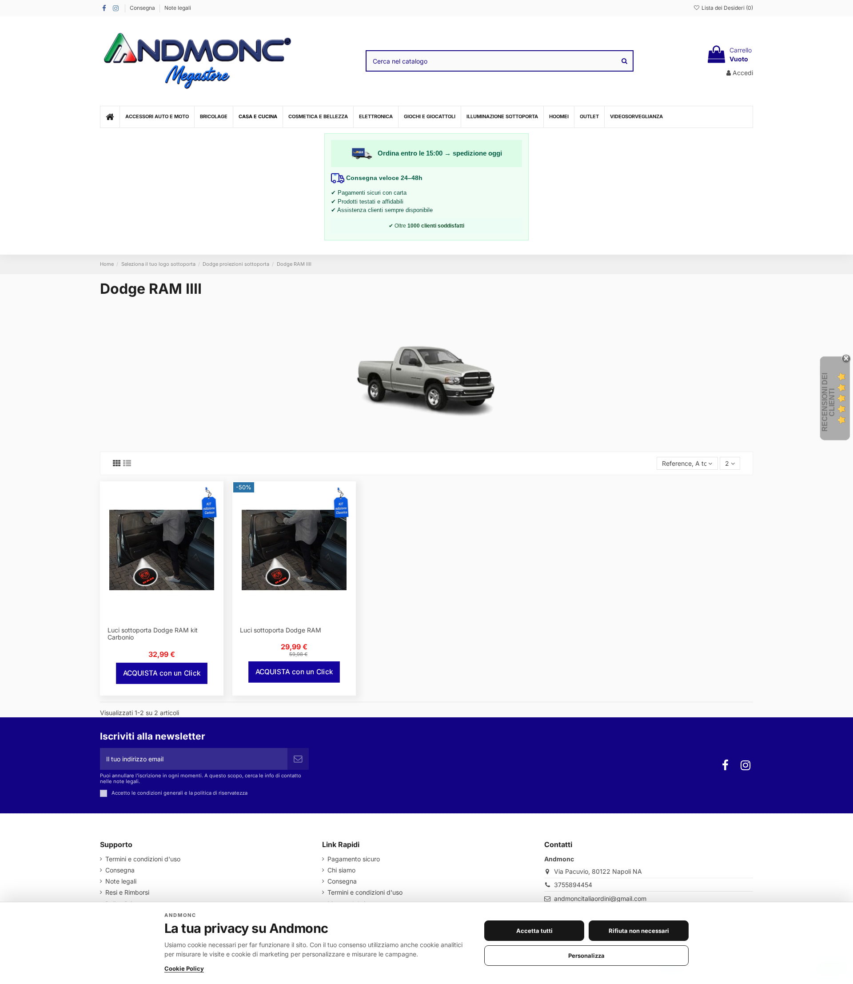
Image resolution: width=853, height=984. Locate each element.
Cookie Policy (184, 968)
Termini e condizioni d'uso (142, 859)
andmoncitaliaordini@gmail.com (600, 898)
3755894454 (573, 884)
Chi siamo (341, 870)
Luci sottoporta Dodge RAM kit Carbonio (153, 633)
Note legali (177, 7)
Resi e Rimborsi (127, 892)
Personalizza (586, 955)
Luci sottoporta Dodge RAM (280, 630)
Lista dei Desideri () (726, 7)
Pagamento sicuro (353, 859)
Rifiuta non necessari (639, 930)
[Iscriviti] (298, 759)
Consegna (143, 7)
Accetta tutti (534, 930)
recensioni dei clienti (828, 402)
